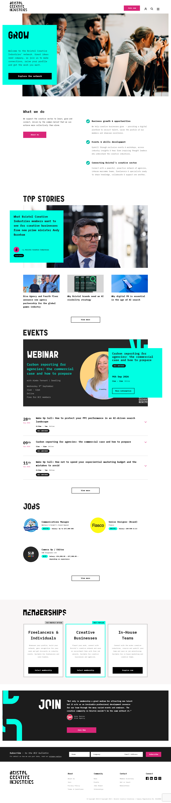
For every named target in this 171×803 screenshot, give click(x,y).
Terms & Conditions (75, 789)
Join (69, 782)
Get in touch (125, 782)
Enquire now (127, 670)
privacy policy (55, 756)
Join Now (82, 730)
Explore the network (30, 76)
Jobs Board (98, 786)
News (95, 779)
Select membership (43, 670)
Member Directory (127, 779)
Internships (98, 789)
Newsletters (124, 786)
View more (85, 320)
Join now (132, 8)
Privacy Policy (74, 786)
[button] (158, 9)
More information (123, 391)
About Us (35, 135)
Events (96, 782)
